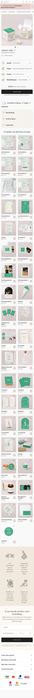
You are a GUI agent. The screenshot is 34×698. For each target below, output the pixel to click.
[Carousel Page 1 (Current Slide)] (15, 47)
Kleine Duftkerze (22, 475)
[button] (32, 7)
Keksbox (20, 454)
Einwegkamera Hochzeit (22, 497)
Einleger (3, 237)
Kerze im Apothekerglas (5, 497)
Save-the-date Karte (23, 216)
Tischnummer (5, 432)
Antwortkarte (21, 237)
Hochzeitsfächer (22, 323)
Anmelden (17, 640)
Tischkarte (4, 390)
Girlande (3, 345)
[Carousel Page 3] (18, 47)
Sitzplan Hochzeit (6, 454)
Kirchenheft (21, 345)
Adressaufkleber (22, 519)
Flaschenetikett (22, 367)
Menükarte (4, 411)
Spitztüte (20, 301)
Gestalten (17, 91)
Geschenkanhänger (6, 519)
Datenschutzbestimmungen (8, 645)
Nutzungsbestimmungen (21, 645)
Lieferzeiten (9, 125)
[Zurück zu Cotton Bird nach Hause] (6, 2)
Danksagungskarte (6, 259)
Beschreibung (10, 113)
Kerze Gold (4, 475)
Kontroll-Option (11, 119)
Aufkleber (4, 541)
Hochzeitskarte (5, 152)
